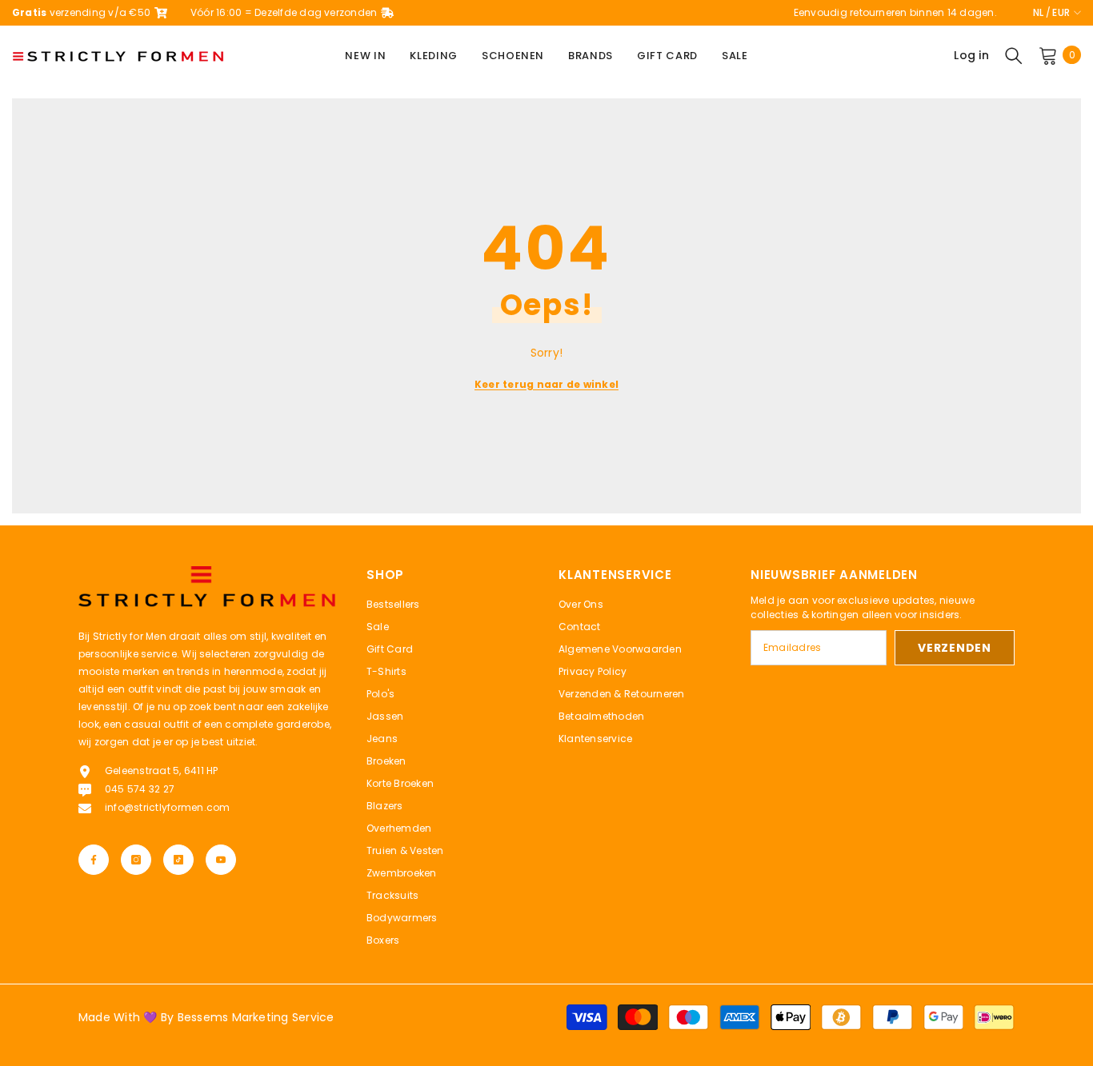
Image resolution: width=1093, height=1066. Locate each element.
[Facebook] (93, 859)
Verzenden (954, 648)
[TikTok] (178, 859)
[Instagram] (136, 859)
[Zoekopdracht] (1013, 55)
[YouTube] (221, 859)
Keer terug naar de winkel (546, 384)
